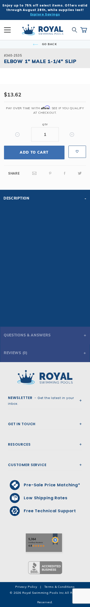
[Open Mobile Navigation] (7, 30)
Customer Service (27, 464)
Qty (45, 124)
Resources (19, 444)
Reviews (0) (16, 353)
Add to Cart (34, 152)
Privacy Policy (26, 587)
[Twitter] (80, 173)
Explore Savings (45, 14)
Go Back (49, 44)
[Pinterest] (50, 173)
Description (17, 198)
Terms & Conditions (59, 587)
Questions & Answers (27, 335)
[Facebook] (65, 173)
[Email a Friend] (34, 173)
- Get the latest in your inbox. (41, 400)
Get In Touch (22, 423)
